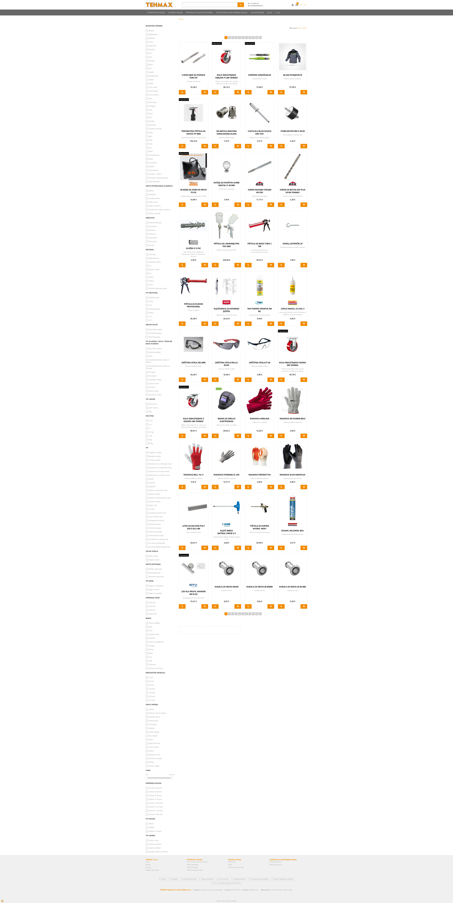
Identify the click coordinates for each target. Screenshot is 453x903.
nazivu (304, 28)
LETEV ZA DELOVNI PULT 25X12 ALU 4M (193, 527)
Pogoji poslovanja (239, 879)
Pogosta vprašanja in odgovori (284, 879)
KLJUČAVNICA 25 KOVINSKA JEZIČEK (226, 310)
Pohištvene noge (192, 867)
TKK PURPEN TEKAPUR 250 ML (259, 310)
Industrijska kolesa (276, 865)
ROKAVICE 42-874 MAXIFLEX (292, 474)
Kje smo (148, 867)
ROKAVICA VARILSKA (259, 418)
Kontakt (148, 865)
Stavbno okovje (175, 12)
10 (257, 37)
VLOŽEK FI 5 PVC (193, 248)
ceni (298, 28)
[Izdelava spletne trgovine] (234, 901)
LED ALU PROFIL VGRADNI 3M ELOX (193, 592)
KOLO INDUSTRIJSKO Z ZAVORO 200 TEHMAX (193, 420)
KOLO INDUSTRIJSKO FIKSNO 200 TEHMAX (292, 364)
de (305, 5)
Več (182, 92)
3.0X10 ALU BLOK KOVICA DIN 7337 (259, 132)
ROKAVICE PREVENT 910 (260, 474)
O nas (147, 862)
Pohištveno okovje (156, 12)
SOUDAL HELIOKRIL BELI (292, 530)
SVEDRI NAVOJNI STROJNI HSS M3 (259, 191)
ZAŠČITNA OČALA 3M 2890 (194, 362)
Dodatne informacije (152, 870)
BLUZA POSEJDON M (292, 75)
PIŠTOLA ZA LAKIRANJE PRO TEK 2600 (226, 245)
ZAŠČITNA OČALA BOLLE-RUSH (226, 364)
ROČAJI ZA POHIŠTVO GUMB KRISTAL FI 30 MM (226, 184)
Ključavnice (232, 862)
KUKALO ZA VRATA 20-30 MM (292, 586)
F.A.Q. (277, 12)
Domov (181, 19)
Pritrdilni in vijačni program (199, 12)
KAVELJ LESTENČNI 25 (292, 243)
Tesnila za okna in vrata (236, 867)
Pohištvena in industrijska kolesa (231, 12)
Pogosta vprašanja (207, 879)
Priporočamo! (216, 43)
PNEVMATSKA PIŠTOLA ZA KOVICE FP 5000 (193, 132)
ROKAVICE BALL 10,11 (193, 474)
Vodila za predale (192, 865)
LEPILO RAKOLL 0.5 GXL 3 (292, 308)
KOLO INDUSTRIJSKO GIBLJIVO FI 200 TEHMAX (226, 76)
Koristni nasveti (224, 879)
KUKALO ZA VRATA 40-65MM (259, 586)
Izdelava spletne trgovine (224, 901)
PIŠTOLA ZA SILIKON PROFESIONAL (193, 305)
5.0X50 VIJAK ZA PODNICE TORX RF (193, 76)
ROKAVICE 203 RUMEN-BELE (292, 418)
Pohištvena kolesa (275, 862)
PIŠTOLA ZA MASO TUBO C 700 (259, 245)
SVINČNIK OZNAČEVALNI (259, 75)
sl (301, 5)
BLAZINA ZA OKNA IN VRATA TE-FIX (193, 191)
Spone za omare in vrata (195, 870)
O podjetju (174, 879)
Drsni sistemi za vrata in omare (197, 862)
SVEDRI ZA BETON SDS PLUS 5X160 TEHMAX (292, 191)
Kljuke (230, 865)
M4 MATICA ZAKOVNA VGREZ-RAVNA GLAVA (226, 132)
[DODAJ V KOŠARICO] (204, 92)
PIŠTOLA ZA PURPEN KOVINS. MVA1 (259, 527)
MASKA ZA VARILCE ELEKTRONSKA (226, 420)
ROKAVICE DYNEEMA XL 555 (226, 474)
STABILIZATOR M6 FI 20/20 (293, 131)
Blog (269, 12)
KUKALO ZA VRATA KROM (226, 586)
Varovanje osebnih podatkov (259, 879)
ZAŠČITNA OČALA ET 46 (259, 362)
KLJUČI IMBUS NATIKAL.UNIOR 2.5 (226, 532)
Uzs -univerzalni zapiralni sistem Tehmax (227, 883)
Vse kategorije (257, 12)
